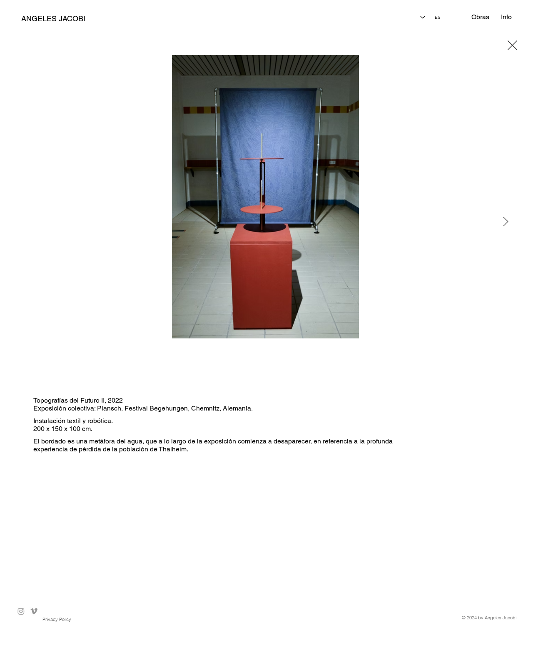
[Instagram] (21, 611)
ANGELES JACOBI (53, 18)
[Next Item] (506, 222)
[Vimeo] (34, 611)
